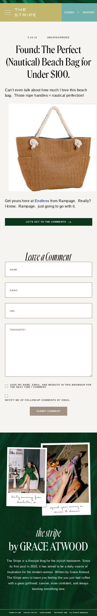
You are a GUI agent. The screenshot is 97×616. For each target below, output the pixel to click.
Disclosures (45, 613)
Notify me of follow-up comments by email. (39, 401)
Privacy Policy (28, 613)
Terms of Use (13, 613)
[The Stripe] (25, 13)
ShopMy (88, 12)
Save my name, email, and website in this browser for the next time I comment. (49, 386)
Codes (68, 12)
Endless (41, 201)
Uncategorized (58, 37)
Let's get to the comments (46, 222)
